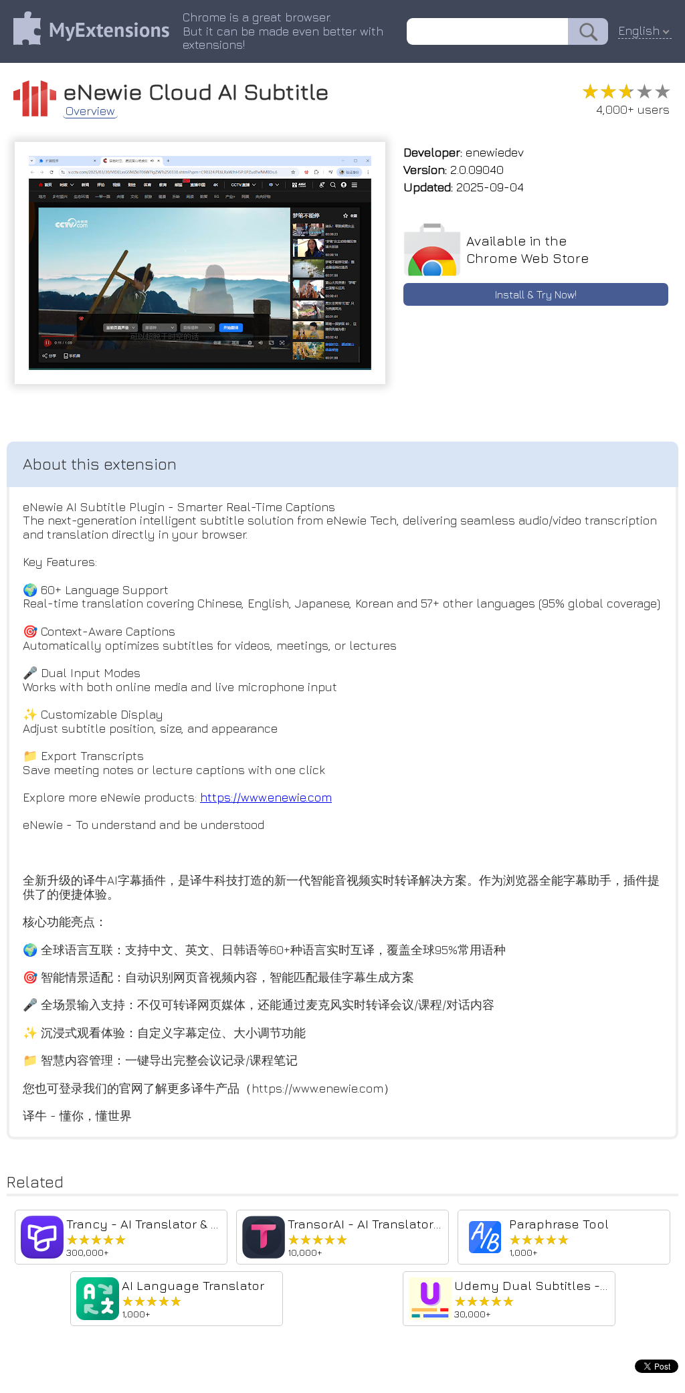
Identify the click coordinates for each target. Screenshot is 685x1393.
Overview (90, 111)
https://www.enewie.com (266, 797)
